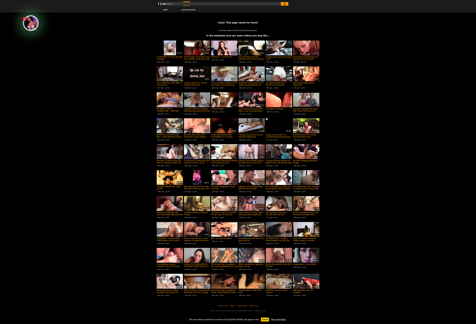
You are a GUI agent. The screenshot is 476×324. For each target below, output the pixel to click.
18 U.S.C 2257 (223, 306)
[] (284, 4)
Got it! (265, 319)
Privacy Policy (242, 306)
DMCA (232, 306)
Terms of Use (253, 306)
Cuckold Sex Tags (188, 10)
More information (278, 319)
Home (165, 10)
